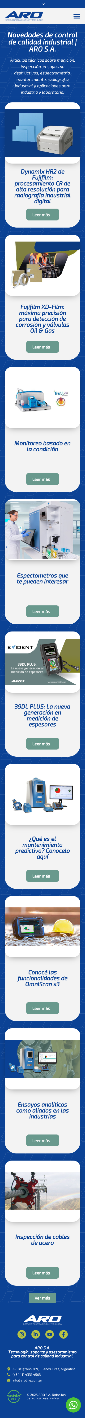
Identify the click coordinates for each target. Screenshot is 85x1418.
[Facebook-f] (63, 1334)
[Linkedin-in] (35, 1334)
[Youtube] (49, 1334)
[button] (42, 1298)
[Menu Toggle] (76, 16)
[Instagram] (21, 1334)
